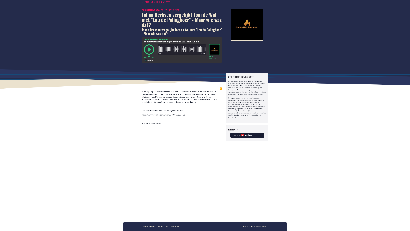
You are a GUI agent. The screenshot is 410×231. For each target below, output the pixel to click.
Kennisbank (175, 226)
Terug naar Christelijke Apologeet (157, 2)
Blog (167, 226)
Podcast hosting (149, 226)
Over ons (160, 226)
